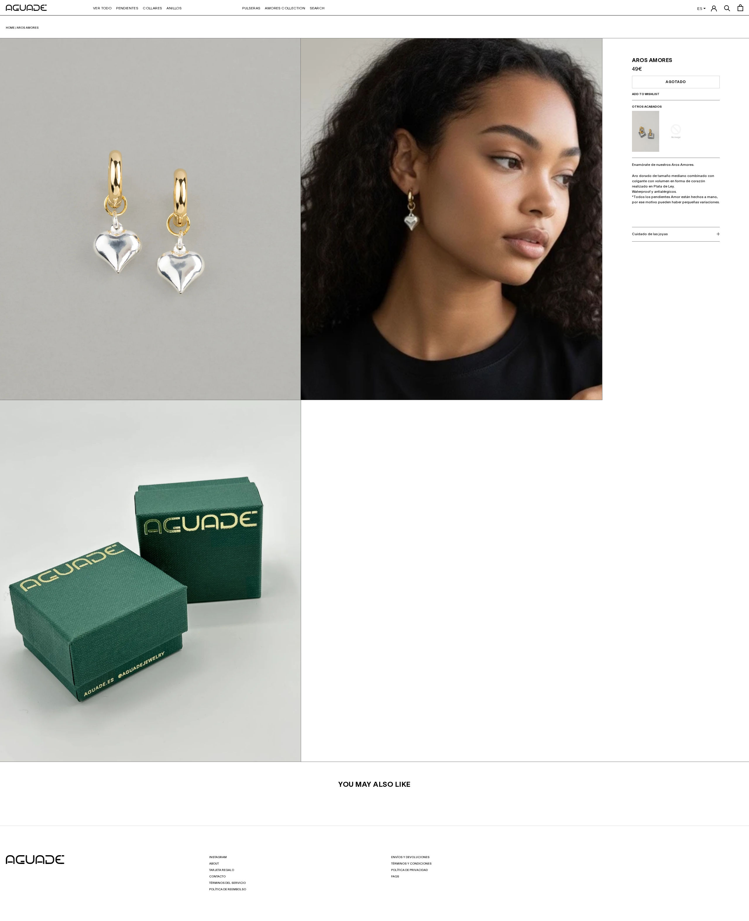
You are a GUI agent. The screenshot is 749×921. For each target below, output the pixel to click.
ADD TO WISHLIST (646, 94)
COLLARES (152, 8)
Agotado (676, 82)
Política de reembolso (227, 889)
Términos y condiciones (411, 864)
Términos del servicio (227, 883)
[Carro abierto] (740, 7)
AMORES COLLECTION (285, 8)
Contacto (217, 876)
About (214, 864)
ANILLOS (173, 8)
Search (317, 8)
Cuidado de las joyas (650, 233)
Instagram (218, 857)
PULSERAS (251, 8)
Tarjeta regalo (221, 870)
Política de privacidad (409, 870)
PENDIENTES (127, 8)
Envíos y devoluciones (410, 857)
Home (10, 28)
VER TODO (102, 8)
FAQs (395, 876)
